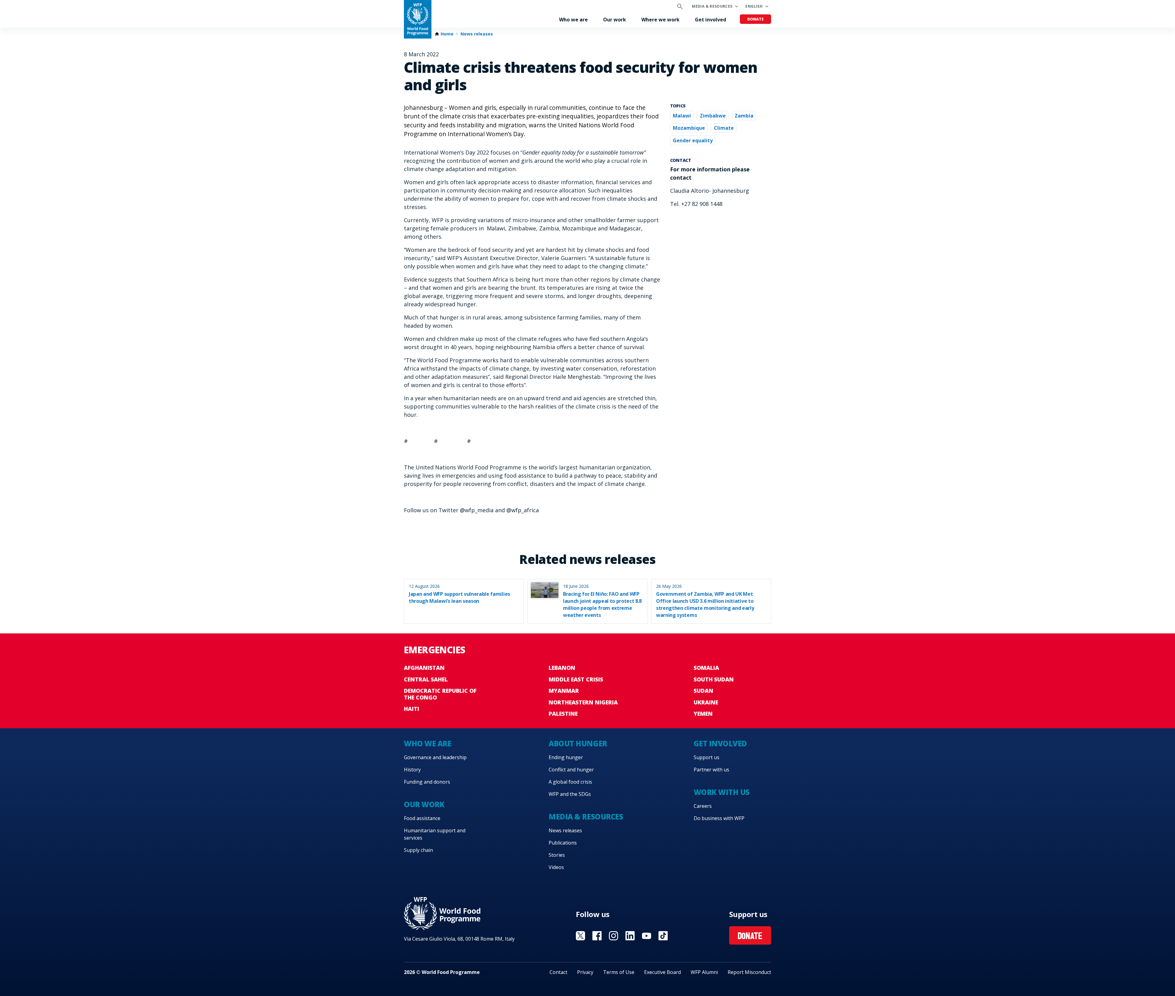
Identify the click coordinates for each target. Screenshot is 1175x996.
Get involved (710, 19)
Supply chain (418, 850)
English (754, 6)
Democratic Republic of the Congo (440, 694)
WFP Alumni (704, 972)
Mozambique (689, 128)
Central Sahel (426, 679)
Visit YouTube (646, 935)
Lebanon (562, 667)
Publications (563, 842)
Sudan (703, 690)
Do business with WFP (719, 818)
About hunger (578, 743)
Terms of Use (618, 972)
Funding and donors (427, 781)
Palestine (563, 713)
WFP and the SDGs (570, 794)
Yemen (703, 713)
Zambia (744, 115)
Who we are (573, 19)
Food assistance (422, 818)
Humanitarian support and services (434, 834)
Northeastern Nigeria (583, 702)
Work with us (722, 792)
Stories (557, 855)
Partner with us (711, 769)
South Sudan (714, 679)
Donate (755, 19)
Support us (706, 757)
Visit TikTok (663, 935)
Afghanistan (424, 667)
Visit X (580, 935)
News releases (477, 34)
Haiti (411, 708)
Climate (724, 128)
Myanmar (564, 690)
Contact (558, 972)
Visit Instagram (613, 935)
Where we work (660, 19)
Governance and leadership (435, 757)
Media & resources (712, 6)
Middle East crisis (576, 679)
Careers (703, 806)
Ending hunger (566, 757)
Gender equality (693, 140)
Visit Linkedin (630, 935)
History (412, 769)
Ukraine (706, 702)
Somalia (706, 667)
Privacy (585, 972)
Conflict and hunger (571, 769)
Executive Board (662, 972)
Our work (614, 19)
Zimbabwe (713, 115)
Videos (556, 867)
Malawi (682, 115)
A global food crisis (570, 781)
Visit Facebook (597, 935)
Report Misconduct (749, 972)
